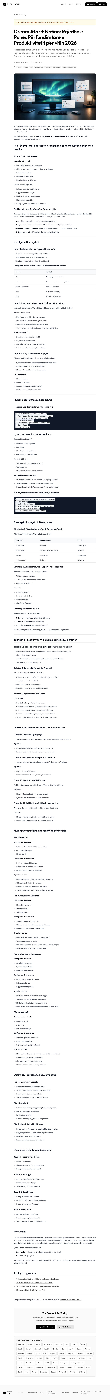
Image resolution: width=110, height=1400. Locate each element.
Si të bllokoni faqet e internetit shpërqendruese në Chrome (37, 1286)
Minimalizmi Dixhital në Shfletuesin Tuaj (30, 1290)
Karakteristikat (32, 1393)
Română (20, 1367)
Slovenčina (40, 1367)
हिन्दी (44, 1354)
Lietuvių (63, 1358)
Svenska (70, 1367)
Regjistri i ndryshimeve (51, 1392)
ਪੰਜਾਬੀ (47, 1363)
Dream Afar (27, 254)
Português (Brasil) (77, 1363)
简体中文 (72, 1372)
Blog (70, 4)
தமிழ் (87, 1367)
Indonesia (71, 1354)
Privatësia (65, 1393)
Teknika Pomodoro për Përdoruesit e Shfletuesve (34, 1283)
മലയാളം (82, 1358)
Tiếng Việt (62, 1372)
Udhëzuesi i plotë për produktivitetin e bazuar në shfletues (37, 1279)
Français (21, 1354)
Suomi (79, 1349)
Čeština (82, 1344)
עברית (38, 1354)
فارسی (71, 1349)
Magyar (61, 1354)
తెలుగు (20, 1372)
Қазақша (39, 1358)
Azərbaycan (48, 1344)
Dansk (20, 1349)
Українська (43, 1372)
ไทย (27, 1372)
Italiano (89, 1354)
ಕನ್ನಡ (47, 1358)
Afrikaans (21, 1344)
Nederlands (30, 1363)
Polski (55, 1363)
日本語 (20, 1358)
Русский (29, 1367)
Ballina (63, 4)
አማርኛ (30, 1344)
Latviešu (72, 1358)
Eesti (63, 1349)
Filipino (87, 1349)
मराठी (90, 1358)
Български (58, 1344)
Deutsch (28, 1349)
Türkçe (34, 1372)
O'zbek (53, 1372)
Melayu (20, 1363)
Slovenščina (51, 1367)
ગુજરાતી (29, 1354)
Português (63, 1363)
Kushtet (75, 1393)
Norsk (40, 1363)
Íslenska (80, 1354)
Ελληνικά (38, 1349)
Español (55, 1349)
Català (74, 1344)
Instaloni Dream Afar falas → (70, 1300)
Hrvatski (52, 1354)
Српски (61, 1367)
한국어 (55, 1358)
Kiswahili (80, 1367)
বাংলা (67, 1344)
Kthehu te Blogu (21, 15)
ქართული (29, 1358)
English (46, 1349)
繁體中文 (82, 1372)
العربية (38, 1344)
